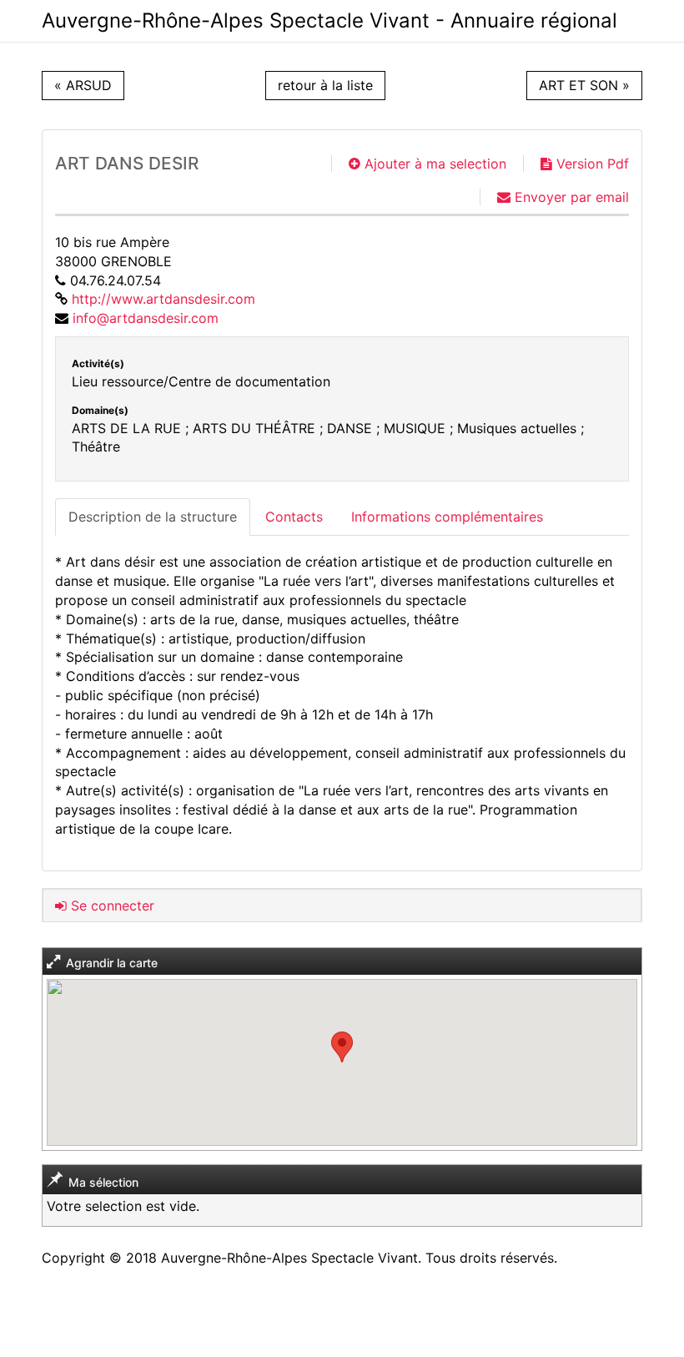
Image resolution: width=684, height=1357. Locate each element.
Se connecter (110, 905)
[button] (342, 1047)
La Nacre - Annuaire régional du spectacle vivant (329, 21)
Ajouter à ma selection (433, 163)
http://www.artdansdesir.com (163, 298)
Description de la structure (152, 516)
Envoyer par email (569, 197)
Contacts (294, 516)
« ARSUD (83, 85)
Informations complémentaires (447, 516)
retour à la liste (325, 85)
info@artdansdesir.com (146, 318)
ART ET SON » (584, 85)
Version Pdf (590, 163)
